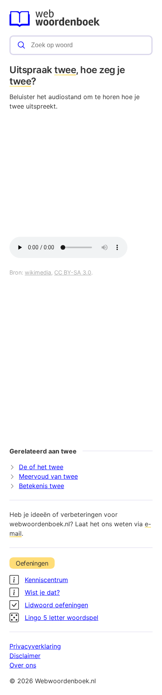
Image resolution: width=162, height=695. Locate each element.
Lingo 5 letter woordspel (61, 617)
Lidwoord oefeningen (56, 605)
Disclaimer (24, 656)
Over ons (22, 665)
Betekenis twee (41, 486)
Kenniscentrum (46, 580)
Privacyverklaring (35, 646)
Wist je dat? (42, 592)
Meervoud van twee (48, 476)
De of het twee (41, 467)
